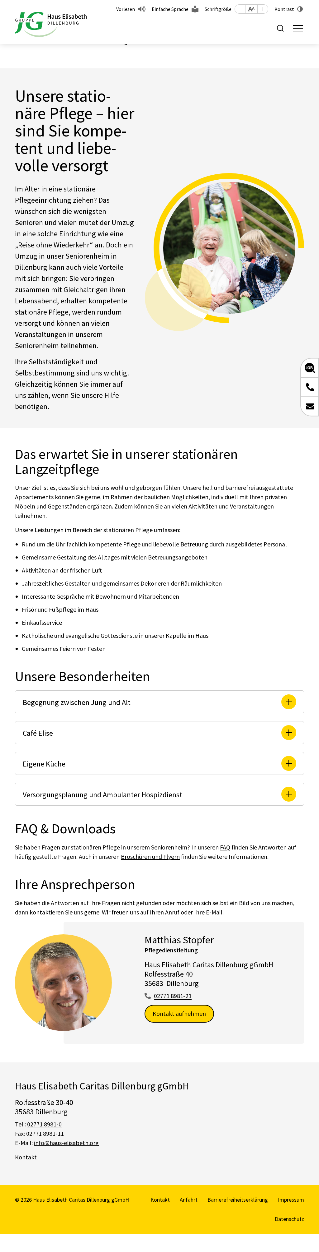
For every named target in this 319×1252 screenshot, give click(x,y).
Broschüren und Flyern (150, 856)
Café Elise (38, 733)
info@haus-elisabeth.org (66, 1143)
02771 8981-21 (173, 996)
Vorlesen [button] (125, 9)
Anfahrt (189, 1199)
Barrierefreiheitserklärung (237, 1199)
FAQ (225, 847)
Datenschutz (289, 1218)
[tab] (159, 701)
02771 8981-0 (44, 1124)
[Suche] (280, 28)
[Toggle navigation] (298, 28)
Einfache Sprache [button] (170, 9)
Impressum (291, 1199)
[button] (240, 9)
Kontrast (284, 9)
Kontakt (26, 1157)
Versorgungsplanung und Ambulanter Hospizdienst (102, 794)
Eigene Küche (44, 764)
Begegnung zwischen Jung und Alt (77, 702)
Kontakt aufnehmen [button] (179, 1013)
